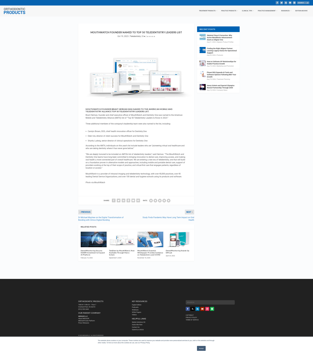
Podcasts (220, 55)
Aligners (219, 42)
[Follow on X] (193, 309)
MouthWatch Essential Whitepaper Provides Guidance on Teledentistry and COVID (150, 253)
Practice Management (266, 11)
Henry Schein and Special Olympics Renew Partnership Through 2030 (220, 87)
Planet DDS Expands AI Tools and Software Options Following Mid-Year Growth (221, 74)
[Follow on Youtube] (202, 309)
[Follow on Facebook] (188, 309)
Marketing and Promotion (225, 66)
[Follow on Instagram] (207, 309)
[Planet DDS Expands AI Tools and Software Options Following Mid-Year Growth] (203, 74)
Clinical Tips (247, 11)
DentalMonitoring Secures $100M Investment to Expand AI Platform (93, 253)
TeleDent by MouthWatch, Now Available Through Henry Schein (122, 253)
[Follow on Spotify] (212, 309)
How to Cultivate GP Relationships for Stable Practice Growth (221, 63)
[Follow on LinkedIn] (197, 309)
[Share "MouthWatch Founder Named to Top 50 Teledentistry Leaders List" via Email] (133, 200)
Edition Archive (301, 11)
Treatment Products (207, 11)
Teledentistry (135, 36)
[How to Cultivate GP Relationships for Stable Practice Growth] (203, 63)
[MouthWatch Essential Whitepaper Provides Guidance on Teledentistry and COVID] (150, 239)
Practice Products (228, 11)
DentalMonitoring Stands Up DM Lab (177, 252)
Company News (222, 90)
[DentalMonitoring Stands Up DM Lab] (179, 239)
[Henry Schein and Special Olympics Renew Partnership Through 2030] (203, 87)
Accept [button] (201, 348)
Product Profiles (228, 42)
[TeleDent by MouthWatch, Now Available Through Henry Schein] (122, 239)
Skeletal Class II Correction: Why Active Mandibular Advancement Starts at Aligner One (219, 37)
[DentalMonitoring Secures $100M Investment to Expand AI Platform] (94, 239)
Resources (285, 11)
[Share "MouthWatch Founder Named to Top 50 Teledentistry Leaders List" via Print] (138, 200)
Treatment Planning (223, 79)
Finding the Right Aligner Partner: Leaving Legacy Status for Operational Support (222, 50)
